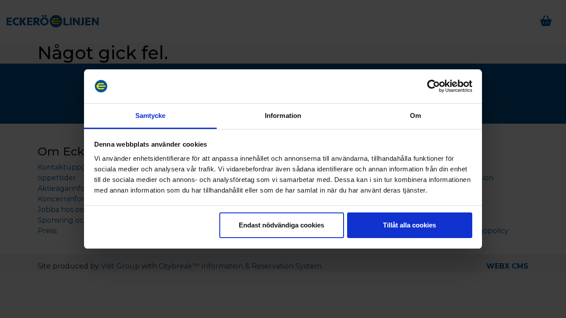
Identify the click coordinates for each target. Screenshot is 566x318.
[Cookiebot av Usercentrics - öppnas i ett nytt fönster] (433, 86)
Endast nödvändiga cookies (281, 225)
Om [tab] (415, 115)
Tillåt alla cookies (409, 225)
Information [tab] (283, 115)
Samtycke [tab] (150, 115)
